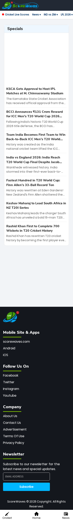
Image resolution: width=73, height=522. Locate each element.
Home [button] (36, 518)
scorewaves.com (16, 341)
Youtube (9, 395)
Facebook (10, 375)
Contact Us (12, 422)
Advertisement (15, 429)
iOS (5, 354)
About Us (10, 416)
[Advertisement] (36, 59)
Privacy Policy (13, 442)
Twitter (8, 382)
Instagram (11, 388)
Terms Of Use (13, 436)
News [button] (66, 518)
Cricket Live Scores (17, 14)
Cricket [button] (7, 518)
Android (9, 348)
